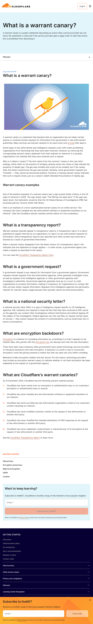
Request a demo (9, 555)
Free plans (7, 539)
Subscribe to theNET (46, 511)
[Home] (16, 6)
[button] (46, 57)
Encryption (8, 339)
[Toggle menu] (90, 6)
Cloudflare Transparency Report (25, 437)
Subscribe (77, 613)
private (71, 143)
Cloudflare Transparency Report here (36, 255)
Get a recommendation (12, 551)
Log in (82, 6)
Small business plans (11, 543)
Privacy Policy (24, 517)
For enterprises (9, 547)
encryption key (42, 342)
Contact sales (8, 559)
